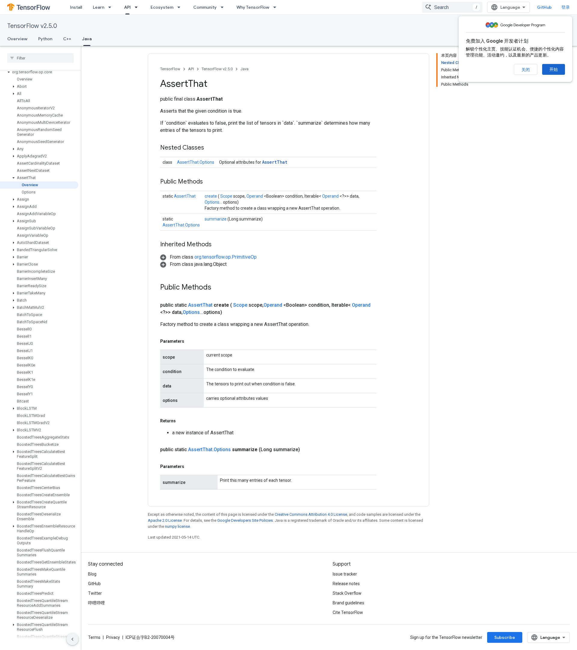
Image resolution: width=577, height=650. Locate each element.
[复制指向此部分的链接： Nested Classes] (212, 148)
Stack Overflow (347, 593)
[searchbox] (40, 58)
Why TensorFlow (253, 7)
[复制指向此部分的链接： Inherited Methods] (219, 244)
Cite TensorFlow (348, 612)
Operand (255, 196)
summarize (216, 219)
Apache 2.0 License (165, 520)
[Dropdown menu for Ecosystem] (180, 7)
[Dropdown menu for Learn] (111, 7)
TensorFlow (170, 69)
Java (87, 38)
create (211, 196)
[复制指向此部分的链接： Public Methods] (210, 182)
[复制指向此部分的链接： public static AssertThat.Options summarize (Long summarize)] (307, 449)
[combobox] (452, 7)
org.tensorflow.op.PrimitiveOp (225, 257)
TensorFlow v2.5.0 (32, 26)
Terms (94, 637)
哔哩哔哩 (96, 602)
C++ (67, 38)
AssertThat (274, 162)
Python (45, 38)
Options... (214, 202)
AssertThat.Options (195, 162)
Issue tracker (345, 574)
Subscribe (504, 637)
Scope (226, 196)
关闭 (525, 69)
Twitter (95, 593)
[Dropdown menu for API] (138, 7)
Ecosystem (162, 7)
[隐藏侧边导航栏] (72, 639)
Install (76, 7)
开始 (553, 69)
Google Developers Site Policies (245, 520)
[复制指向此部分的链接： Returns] (183, 420)
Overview (17, 38)
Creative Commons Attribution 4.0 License (311, 514)
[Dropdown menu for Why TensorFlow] (276, 7)
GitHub (544, 7)
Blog (92, 574)
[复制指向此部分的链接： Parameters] (191, 341)
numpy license (177, 526)
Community (205, 7)
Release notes (346, 583)
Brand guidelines (348, 602)
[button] (39, 72)
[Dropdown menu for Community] (224, 7)
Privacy (113, 637)
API (127, 7)
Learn (98, 7)
